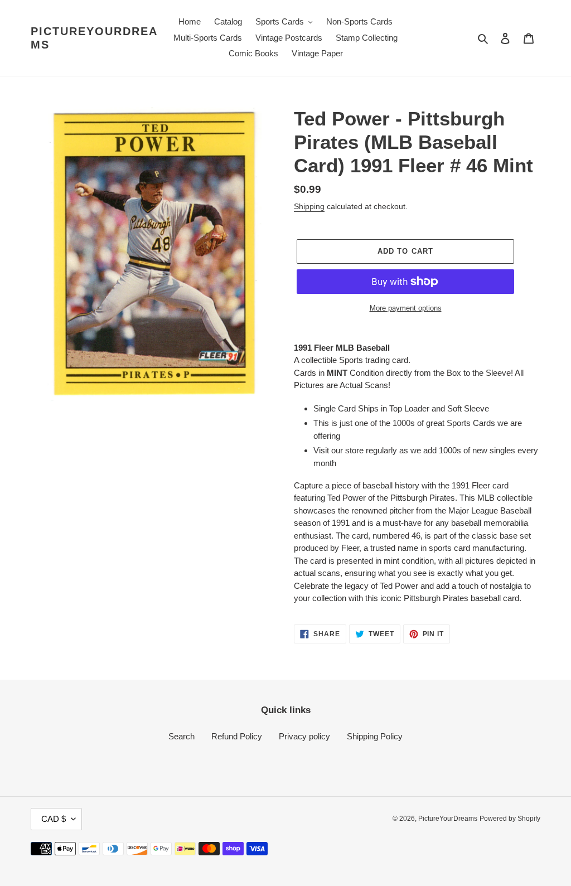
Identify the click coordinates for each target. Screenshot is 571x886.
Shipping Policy (375, 736)
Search (181, 736)
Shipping (309, 206)
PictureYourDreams (94, 38)
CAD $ (53, 819)
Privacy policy (304, 736)
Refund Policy (236, 736)
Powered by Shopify (510, 818)
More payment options (406, 308)
